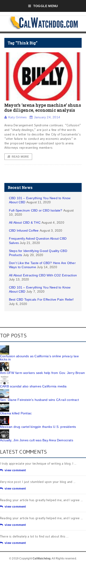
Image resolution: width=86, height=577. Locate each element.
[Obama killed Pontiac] (4, 404)
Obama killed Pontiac (16, 413)
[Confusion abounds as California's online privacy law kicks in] (4, 347)
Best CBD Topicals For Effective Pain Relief (41, 299)
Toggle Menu (45, 6)
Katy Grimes (17, 117)
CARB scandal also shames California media (33, 386)
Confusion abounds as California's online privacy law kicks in (39, 357)
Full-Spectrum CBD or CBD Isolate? (35, 210)
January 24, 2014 (47, 117)
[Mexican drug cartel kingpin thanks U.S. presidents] (4, 417)
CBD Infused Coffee (24, 230)
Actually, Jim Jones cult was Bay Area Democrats (36, 440)
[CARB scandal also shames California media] (4, 377)
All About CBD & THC (25, 222)
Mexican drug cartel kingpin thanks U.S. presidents (38, 427)
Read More (20, 156)
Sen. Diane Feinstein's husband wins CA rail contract (39, 400)
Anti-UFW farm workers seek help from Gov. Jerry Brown (42, 373)
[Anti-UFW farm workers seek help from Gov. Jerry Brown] (4, 363)
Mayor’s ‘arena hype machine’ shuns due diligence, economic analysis (42, 107)
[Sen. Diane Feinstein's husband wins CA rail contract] (4, 390)
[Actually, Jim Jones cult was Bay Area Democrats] (4, 431)
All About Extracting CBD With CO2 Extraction (43, 275)
